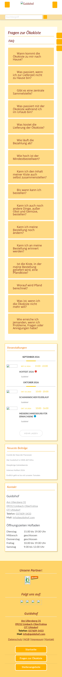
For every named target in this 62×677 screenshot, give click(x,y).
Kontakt (49, 639)
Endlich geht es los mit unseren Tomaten (23, 475)
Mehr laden (31, 433)
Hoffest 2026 (26, 372)
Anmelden (54, 5)
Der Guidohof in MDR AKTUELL (20, 460)
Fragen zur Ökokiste (31, 658)
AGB (26, 639)
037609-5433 (23, 513)
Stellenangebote (31, 667)
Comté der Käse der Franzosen (19, 455)
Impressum (37, 639)
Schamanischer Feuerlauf (34, 397)
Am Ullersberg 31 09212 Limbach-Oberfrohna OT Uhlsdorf (22, 506)
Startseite (31, 649)
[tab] (31, 56)
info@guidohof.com (24, 517)
